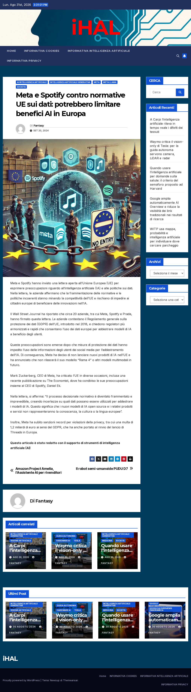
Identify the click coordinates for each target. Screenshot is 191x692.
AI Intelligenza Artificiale (32, 82)
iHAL (95, 27)
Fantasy (39, 125)
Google (154, 603)
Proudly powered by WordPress (21, 680)
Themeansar (70, 680)
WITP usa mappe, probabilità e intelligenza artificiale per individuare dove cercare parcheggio (165, 237)
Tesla (77, 541)
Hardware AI (63, 541)
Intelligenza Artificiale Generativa (70, 82)
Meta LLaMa (109, 82)
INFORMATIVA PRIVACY (24, 60)
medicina (107, 541)
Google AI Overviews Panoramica (161, 609)
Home (11, 51)
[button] (177, 56)
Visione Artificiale (20, 541)
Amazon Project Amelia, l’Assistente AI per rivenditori (38, 471)
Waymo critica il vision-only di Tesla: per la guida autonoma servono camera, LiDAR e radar (166, 150)
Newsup (55, 680)
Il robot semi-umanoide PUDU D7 (102, 469)
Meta (97, 82)
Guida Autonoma (66, 536)
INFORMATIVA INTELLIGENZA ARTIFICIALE (99, 51)
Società (21, 87)
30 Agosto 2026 (25, 626)
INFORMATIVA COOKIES (42, 51)
